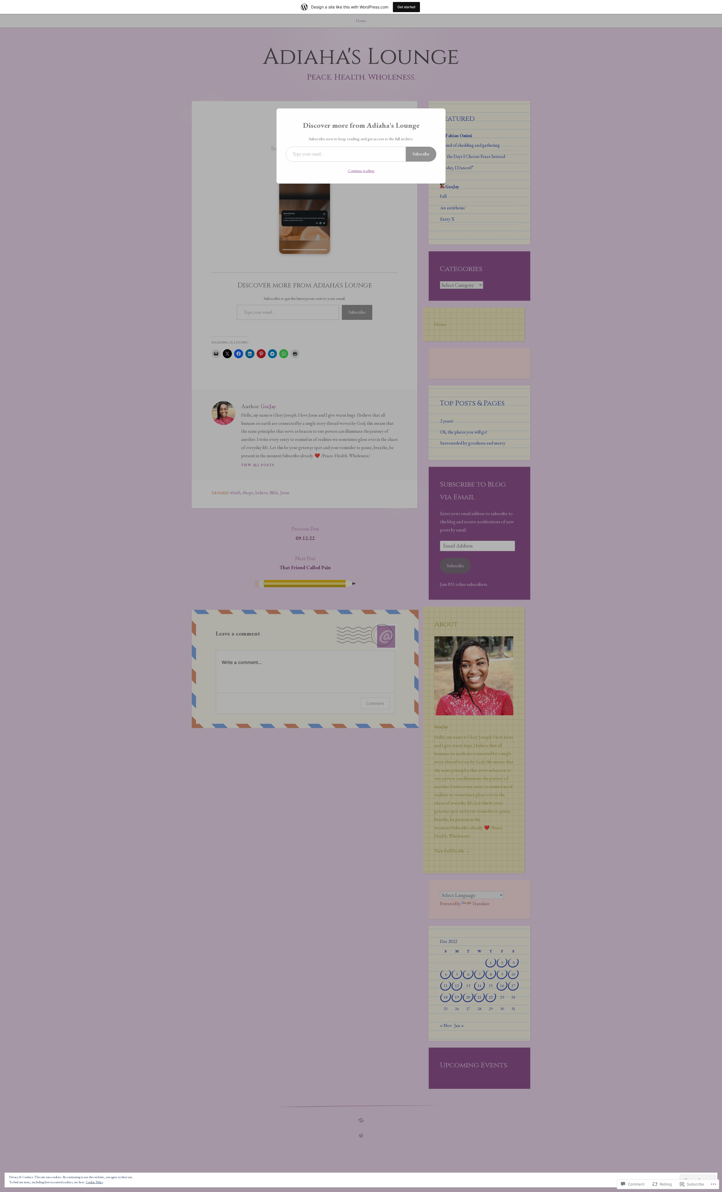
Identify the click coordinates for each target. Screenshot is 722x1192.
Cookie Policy (94, 1182)
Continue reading (361, 170)
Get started (406, 7)
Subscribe (421, 154)
